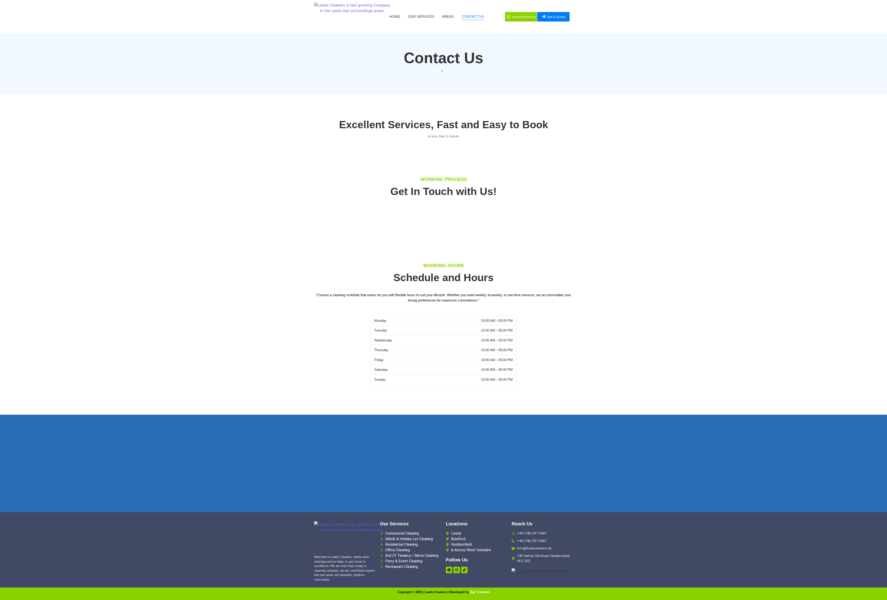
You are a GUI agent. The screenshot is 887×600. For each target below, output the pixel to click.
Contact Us (473, 16)
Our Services (421, 16)
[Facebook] (449, 570)
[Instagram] (456, 570)
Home (394, 16)
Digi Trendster (480, 592)
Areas (448, 16)
